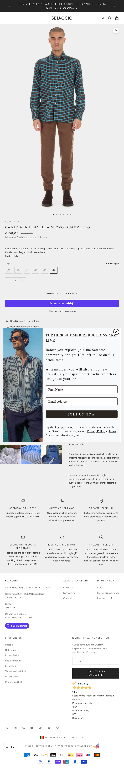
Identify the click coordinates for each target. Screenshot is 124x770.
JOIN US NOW (81, 414)
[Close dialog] (116, 332)
